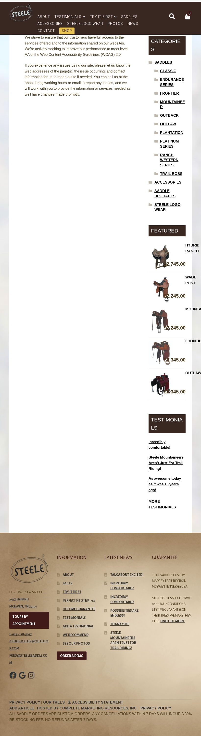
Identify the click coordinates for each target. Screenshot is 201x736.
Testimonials (67, 17)
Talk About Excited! (126, 575)
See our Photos (76, 643)
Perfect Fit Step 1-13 (79, 600)
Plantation (171, 133)
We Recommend (75, 635)
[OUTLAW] (167, 385)
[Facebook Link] (12, 679)
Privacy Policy (24, 702)
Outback (169, 115)
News (132, 24)
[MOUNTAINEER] (167, 321)
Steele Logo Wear (85, 24)
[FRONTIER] (167, 353)
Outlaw (168, 124)
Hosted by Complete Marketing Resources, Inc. (87, 708)
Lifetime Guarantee (79, 609)
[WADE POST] (167, 289)
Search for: (172, 16)
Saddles (129, 17)
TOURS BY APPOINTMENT (24, 620)
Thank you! (119, 624)
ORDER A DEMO (72, 656)
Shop (67, 31)
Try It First (101, 17)
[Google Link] (22, 679)
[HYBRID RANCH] (167, 257)
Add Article (21, 708)
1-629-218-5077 (20, 634)
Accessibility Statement (97, 702)
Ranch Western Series (169, 160)
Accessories (50, 24)
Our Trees (54, 702)
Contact (46, 31)
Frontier (169, 93)
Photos (115, 24)
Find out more (172, 621)
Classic (168, 71)
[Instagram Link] (31, 679)
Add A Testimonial (78, 626)
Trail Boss (171, 174)
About (44, 17)
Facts (67, 583)
